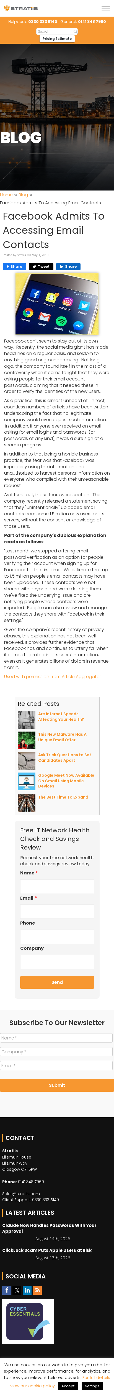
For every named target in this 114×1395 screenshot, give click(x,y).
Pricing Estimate (57, 38)
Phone (27, 923)
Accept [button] (67, 1386)
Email (28, 898)
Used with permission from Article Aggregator (52, 676)
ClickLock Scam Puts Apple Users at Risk (47, 1250)
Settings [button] (92, 1386)
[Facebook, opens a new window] (6, 1290)
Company (32, 948)
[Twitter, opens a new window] (16, 1290)
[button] (106, 9)
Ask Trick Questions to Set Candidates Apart (64, 757)
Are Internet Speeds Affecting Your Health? (61, 716)
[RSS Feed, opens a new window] (37, 1290)
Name (29, 873)
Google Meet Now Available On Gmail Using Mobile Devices (66, 781)
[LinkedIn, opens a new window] (27, 1290)
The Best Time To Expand (63, 797)
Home (6, 195)
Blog (23, 195)
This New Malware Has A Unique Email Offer (62, 737)
